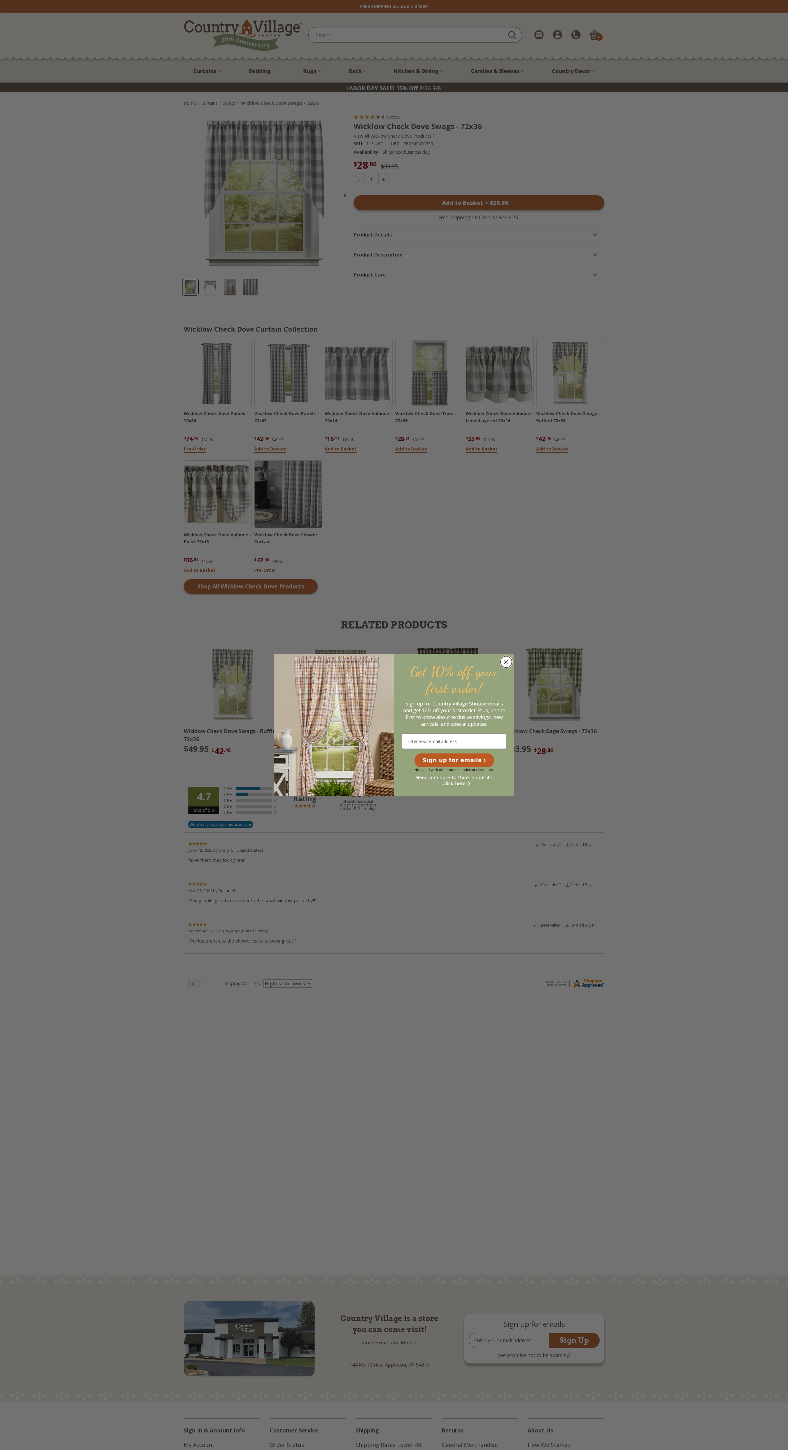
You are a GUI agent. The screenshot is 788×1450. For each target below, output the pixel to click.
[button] (454, 760)
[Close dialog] (506, 661)
